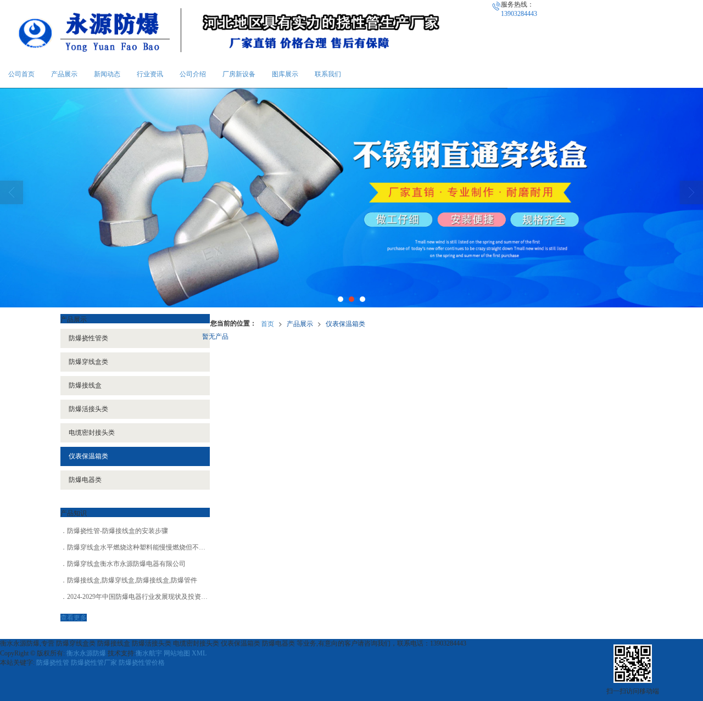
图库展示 (285, 74)
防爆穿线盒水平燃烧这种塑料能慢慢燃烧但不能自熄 (143, 547)
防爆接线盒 (85, 385)
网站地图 (177, 653)
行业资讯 (150, 74)
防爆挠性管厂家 (94, 662)
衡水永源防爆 (86, 653)
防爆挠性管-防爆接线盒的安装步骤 (117, 531)
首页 (267, 323)
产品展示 (64, 74)
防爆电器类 (85, 480)
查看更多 (73, 617)
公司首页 (21, 74)
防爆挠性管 (52, 662)
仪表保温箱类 (345, 323)
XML (199, 653)
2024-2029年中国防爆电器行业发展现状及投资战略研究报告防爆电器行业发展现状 (186, 597)
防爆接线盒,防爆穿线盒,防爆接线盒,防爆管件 (132, 580)
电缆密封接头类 (92, 432)
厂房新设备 (238, 74)
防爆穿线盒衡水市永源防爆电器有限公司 (126, 564)
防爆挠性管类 (88, 338)
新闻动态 (107, 74)
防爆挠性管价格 (142, 662)
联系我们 (328, 74)
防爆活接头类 (88, 409)
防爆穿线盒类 (88, 362)
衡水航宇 (149, 653)
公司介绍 (193, 74)
